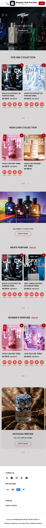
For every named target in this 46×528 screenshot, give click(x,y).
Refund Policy (36, 523)
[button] (2, 15)
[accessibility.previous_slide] (17, 452)
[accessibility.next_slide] (28, 452)
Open (42, 3)
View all (32, 247)
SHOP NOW (23, 30)
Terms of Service (11, 523)
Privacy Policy (24, 523)
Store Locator (11, 505)
